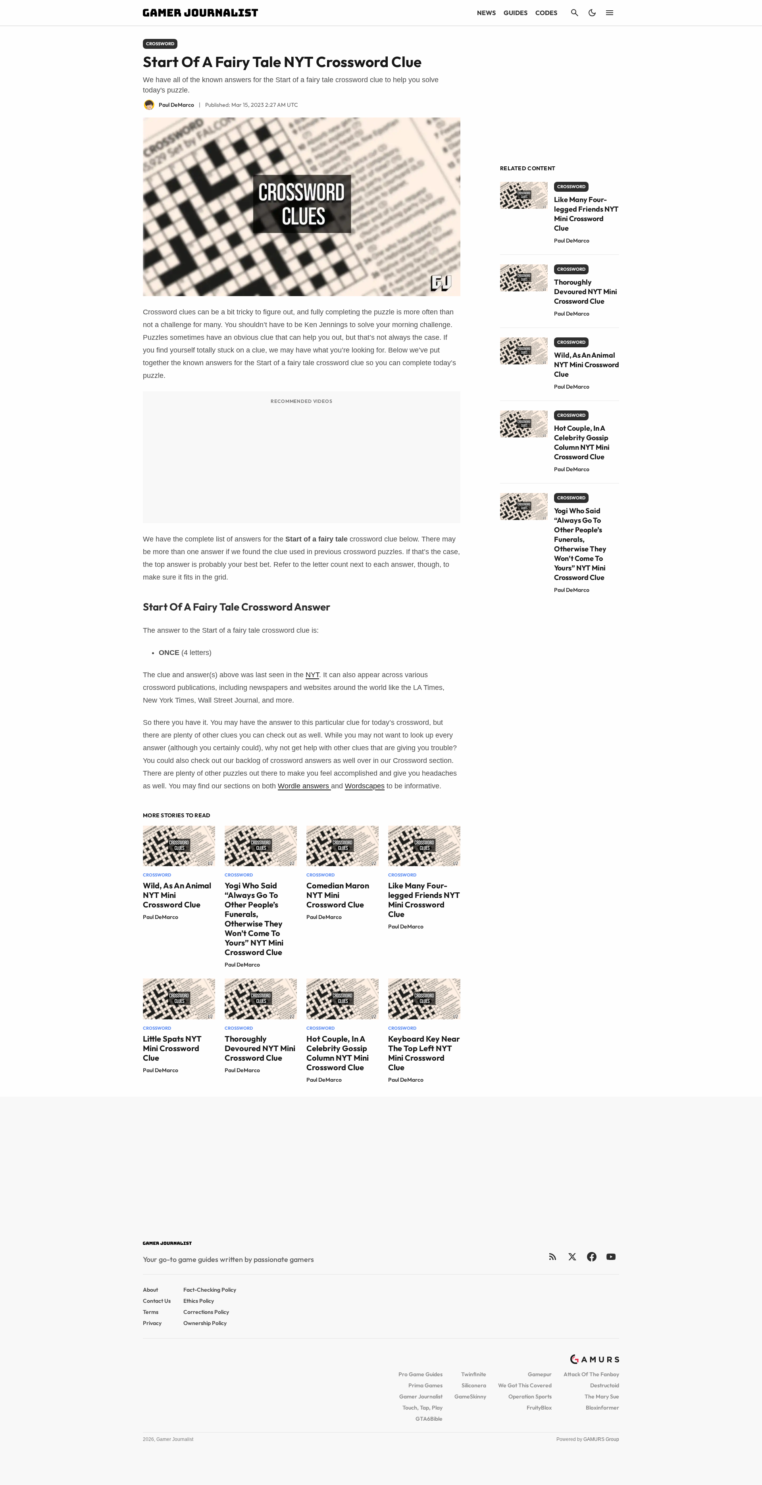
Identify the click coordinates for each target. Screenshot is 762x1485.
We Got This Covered (525, 1385)
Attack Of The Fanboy (591, 1374)
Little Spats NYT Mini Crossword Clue (172, 1048)
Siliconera (474, 1385)
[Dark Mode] (592, 13)
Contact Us (157, 1300)
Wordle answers (304, 786)
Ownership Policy (205, 1323)
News (486, 13)
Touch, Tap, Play (422, 1407)
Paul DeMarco (160, 917)
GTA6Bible (429, 1418)
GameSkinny (470, 1396)
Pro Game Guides (420, 1374)
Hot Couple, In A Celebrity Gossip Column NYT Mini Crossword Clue (337, 1053)
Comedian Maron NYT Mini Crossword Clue (337, 894)
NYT (312, 675)
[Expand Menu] (610, 13)
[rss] (553, 1256)
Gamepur (540, 1374)
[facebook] (591, 1256)
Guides (515, 13)
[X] (572, 1256)
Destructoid (604, 1385)
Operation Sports (530, 1396)
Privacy (152, 1323)
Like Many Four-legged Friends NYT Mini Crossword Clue (424, 899)
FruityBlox (539, 1407)
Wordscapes (365, 786)
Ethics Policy (198, 1300)
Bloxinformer (602, 1407)
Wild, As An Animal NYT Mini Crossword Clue (586, 365)
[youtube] (611, 1256)
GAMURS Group (601, 1439)
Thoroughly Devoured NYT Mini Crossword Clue (260, 1048)
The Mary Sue (602, 1396)
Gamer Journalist (421, 1396)
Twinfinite (473, 1374)
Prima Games (425, 1385)
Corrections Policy (206, 1312)
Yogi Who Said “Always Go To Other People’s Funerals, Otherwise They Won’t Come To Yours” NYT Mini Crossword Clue (254, 918)
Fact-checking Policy (209, 1289)
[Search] (575, 13)
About (150, 1289)
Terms (150, 1312)
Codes (546, 13)
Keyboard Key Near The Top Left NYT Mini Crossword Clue (424, 1053)
